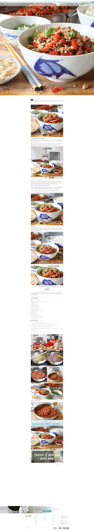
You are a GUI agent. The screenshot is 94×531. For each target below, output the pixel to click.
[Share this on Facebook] (58, 465)
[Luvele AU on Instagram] (66, 523)
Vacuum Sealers (53, 520)
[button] (48, 4)
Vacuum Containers (54, 521)
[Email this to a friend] (62, 465)
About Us (35, 516)
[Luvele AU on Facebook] (62, 523)
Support (44, 520)
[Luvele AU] (2, 4)
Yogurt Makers (53, 516)
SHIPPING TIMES (47, 0)
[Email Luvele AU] (67, 523)
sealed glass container (39, 229)
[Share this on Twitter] (56, 465)
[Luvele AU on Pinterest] (65, 523)
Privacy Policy (35, 520)
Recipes (44, 516)
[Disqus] (47, 477)
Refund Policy (35, 521)
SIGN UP (47, 511)
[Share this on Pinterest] (60, 465)
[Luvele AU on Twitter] (61, 523)
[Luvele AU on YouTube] (63, 523)
